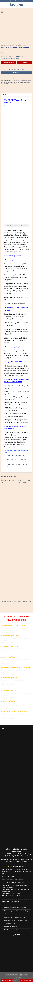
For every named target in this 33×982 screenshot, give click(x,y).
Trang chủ (4, 45)
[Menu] (2, 5)
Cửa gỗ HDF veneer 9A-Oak (8, 601)
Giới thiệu (14, 977)
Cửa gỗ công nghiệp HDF (17, 82)
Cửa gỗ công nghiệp (6, 82)
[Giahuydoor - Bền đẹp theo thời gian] (16, 5)
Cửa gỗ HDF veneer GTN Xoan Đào (24, 602)
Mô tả (4, 94)
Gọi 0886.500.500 (7, 980)
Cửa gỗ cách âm (7, 80)
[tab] (16, 94)
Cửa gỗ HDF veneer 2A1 (15, 455)
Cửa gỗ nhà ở (14, 83)
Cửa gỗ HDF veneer (21, 45)
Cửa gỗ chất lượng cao (25, 80)
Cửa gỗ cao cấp (15, 80)
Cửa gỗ (11, 45)
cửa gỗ (12, 323)
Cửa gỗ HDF (26, 82)
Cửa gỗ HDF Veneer (5, 83)
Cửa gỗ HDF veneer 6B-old (16, 460)
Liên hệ (20, 977)
